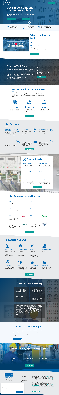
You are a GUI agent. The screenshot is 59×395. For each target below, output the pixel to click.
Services (19, 2)
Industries (39, 2)
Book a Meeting (51, 2)
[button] (19, 3)
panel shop (47, 376)
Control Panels (25, 2)
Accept (19, 391)
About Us (44, 2)
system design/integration (36, 385)
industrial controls (50, 384)
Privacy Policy (6, 389)
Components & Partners (32, 2)
